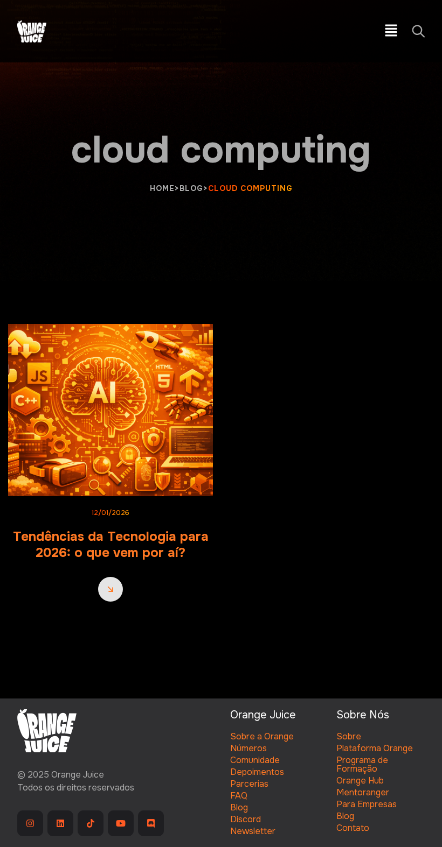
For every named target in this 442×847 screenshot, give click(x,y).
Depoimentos (257, 772)
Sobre (348, 736)
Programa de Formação (362, 764)
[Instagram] (30, 823)
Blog (239, 807)
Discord (245, 819)
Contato (352, 828)
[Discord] (151, 823)
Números (248, 748)
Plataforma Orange (374, 748)
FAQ (238, 795)
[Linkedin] (60, 823)
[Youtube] (121, 823)
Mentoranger (362, 792)
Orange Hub (360, 780)
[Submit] (418, 31)
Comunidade (255, 760)
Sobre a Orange (262, 736)
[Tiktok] (90, 823)
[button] (391, 31)
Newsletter (252, 831)
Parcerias (249, 783)
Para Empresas (366, 804)
